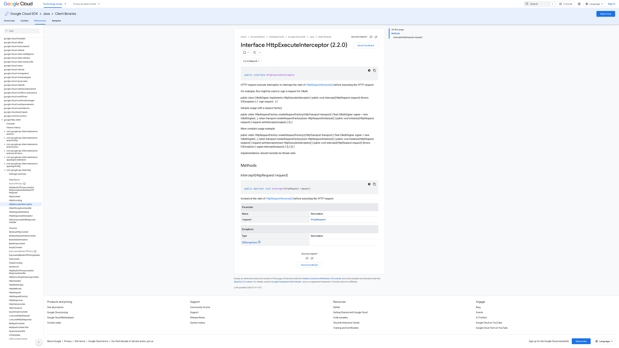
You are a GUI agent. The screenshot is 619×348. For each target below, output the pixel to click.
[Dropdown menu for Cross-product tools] (100, 4)
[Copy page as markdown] (255, 52)
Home (243, 37)
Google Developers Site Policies (286, 281)
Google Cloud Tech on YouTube (492, 328)
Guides (24, 20)
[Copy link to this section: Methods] (261, 166)
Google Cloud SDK (24, 14)
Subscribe (581, 341)
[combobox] (540, 4)
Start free (605, 13)
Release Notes (197, 317)
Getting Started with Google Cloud (350, 312)
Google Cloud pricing (57, 312)
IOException (249, 242)
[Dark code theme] (369, 70)
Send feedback (366, 45)
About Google (54, 341)
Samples (56, 20)
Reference (40, 20)
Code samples (340, 317)
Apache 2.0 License (243, 281)
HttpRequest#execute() (319, 84)
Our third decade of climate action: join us (132, 341)
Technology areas (52, 3)
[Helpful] (371, 36)
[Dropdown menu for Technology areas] (66, 4)
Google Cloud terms (98, 341)
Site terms (80, 341)
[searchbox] (21, 31)
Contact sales (54, 322)
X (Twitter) (481, 317)
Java (46, 14)
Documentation (258, 37)
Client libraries (65, 14)
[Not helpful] (375, 36)
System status (197, 322)
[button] (21, 120)
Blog (478, 307)
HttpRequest (318, 219)
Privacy (68, 341)
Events (479, 312)
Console (567, 3)
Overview (9, 20)
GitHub (336, 307)
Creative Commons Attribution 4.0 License (321, 278)
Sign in (611, 4)
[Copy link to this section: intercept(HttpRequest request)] (291, 176)
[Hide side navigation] (39, 342)
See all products (55, 307)
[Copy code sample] (374, 70)
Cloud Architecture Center (346, 322)
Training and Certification (346, 328)
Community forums (200, 307)
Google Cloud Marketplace (60, 317)
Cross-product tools (84, 3)
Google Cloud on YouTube (489, 322)
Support (194, 312)
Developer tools (276, 37)
